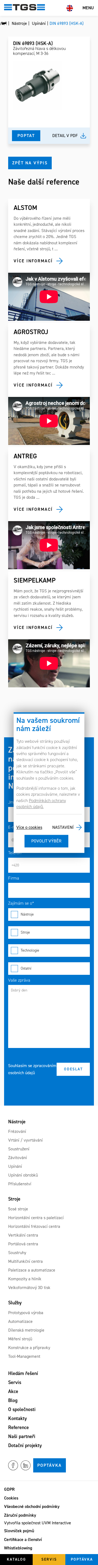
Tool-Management (24, 1356)
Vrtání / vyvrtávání (25, 1140)
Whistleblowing (18, 1548)
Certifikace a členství (23, 1539)
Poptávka (49, 1465)
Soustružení (18, 1149)
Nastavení (63, 827)
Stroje (25, 932)
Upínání (15, 1166)
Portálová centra (23, 1244)
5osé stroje (18, 1209)
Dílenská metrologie (26, 1330)
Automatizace (20, 1321)
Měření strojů (20, 1339)
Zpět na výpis (30, 163)
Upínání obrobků (23, 1175)
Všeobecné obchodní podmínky (32, 1506)
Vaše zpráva (19, 980)
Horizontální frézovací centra (34, 1226)
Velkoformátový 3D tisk (29, 1287)
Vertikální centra (23, 1235)
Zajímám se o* (21, 903)
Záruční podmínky (20, 1515)
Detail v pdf (65, 135)
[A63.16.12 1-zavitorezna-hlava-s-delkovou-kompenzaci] (37, 85)
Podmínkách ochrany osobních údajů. (41, 803)
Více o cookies (29, 827)
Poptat (26, 135)
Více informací (33, 261)
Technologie (30, 950)
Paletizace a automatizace (31, 1270)
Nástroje (27, 914)
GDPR (9, 1489)
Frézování (17, 1131)
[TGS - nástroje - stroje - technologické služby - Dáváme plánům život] (3, 23)
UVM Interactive (56, 1523)
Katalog (16, 1559)
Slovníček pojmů (19, 1531)
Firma (13, 878)
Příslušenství (19, 1184)
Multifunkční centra (25, 1261)
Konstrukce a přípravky (29, 1347)
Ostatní (26, 968)
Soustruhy (17, 1252)
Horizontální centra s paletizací (36, 1217)
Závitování (17, 1157)
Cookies (11, 1498)
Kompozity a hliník (24, 1279)
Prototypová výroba (25, 1312)
